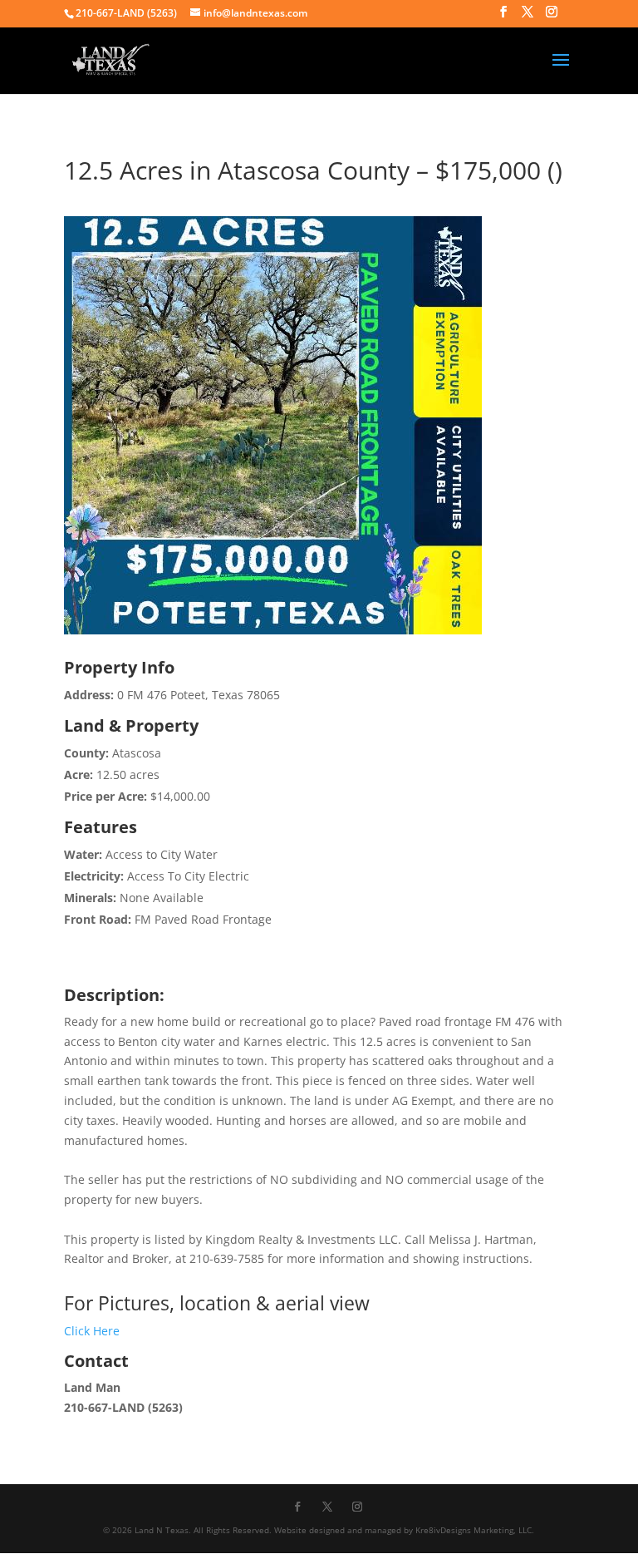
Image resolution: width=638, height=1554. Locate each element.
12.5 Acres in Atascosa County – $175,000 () (313, 170)
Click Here (92, 1331)
